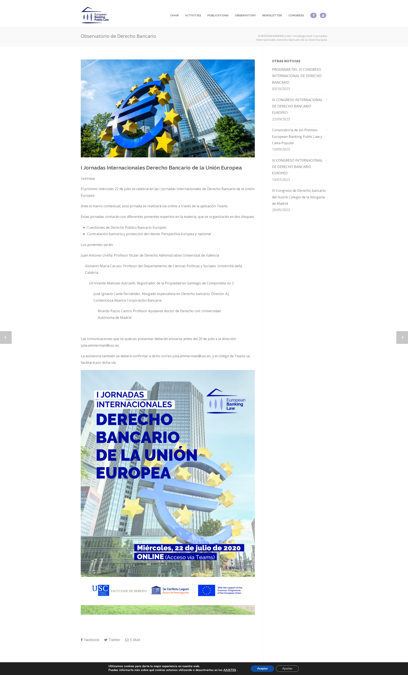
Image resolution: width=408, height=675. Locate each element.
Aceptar (262, 669)
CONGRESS (296, 15)
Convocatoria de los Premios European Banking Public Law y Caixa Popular (297, 136)
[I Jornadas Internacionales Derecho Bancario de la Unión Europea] (168, 108)
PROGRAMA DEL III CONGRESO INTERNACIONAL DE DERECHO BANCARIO (297, 76)
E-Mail (134, 639)
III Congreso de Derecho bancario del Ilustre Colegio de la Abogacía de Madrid (299, 197)
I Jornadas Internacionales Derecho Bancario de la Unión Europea (161, 168)
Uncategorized (302, 36)
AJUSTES (229, 670)
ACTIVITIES (193, 15)
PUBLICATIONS (217, 15)
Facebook (91, 639)
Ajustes (287, 669)
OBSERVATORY (245, 15)
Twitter (114, 639)
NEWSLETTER (272, 15)
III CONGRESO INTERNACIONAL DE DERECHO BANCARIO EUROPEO (297, 106)
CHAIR (174, 15)
